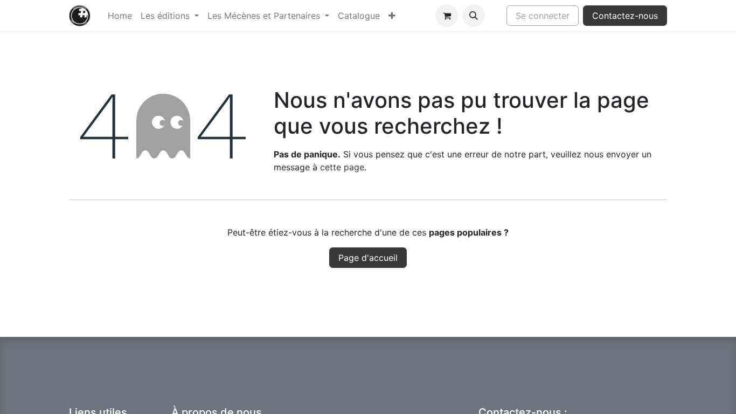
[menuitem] (119, 15)
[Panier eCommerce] (446, 15)
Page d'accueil (368, 257)
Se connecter (543, 15)
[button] (473, 15)
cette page (342, 167)
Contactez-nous (625, 15)
